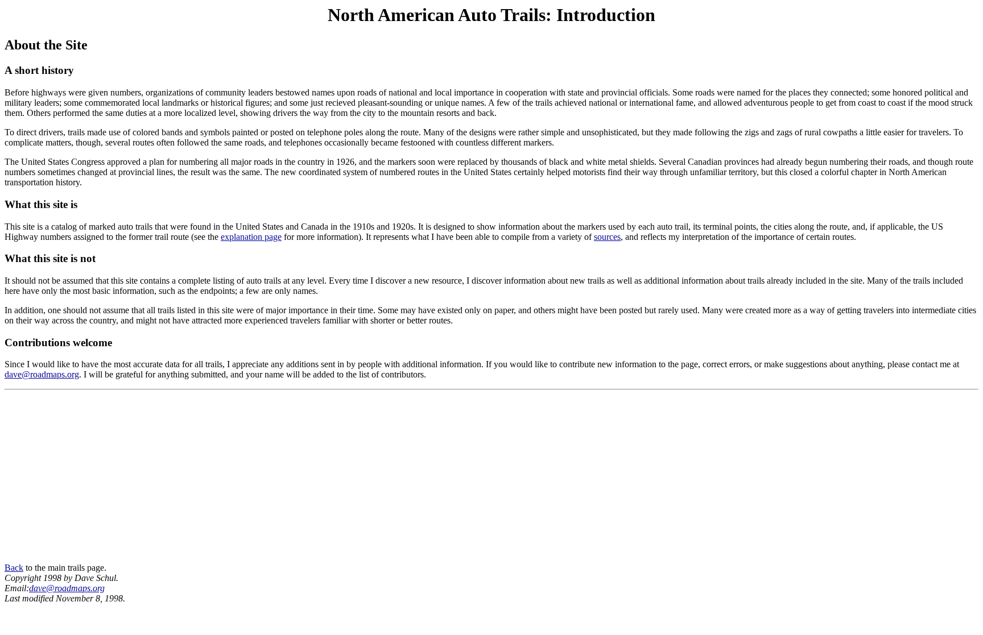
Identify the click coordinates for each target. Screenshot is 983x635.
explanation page (251, 237)
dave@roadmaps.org (42, 374)
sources (607, 237)
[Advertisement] (491, 478)
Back (14, 567)
